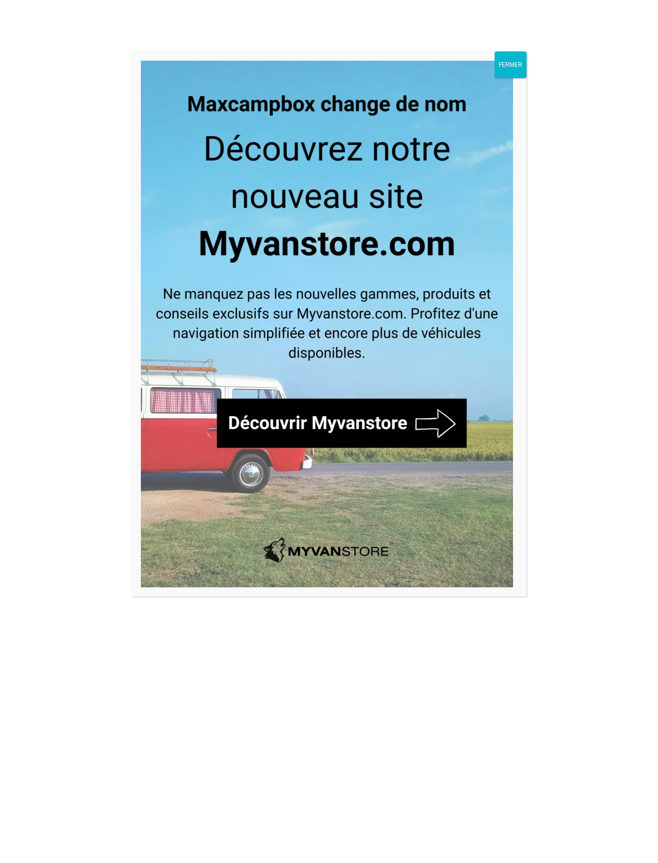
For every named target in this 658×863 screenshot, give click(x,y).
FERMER (510, 64)
